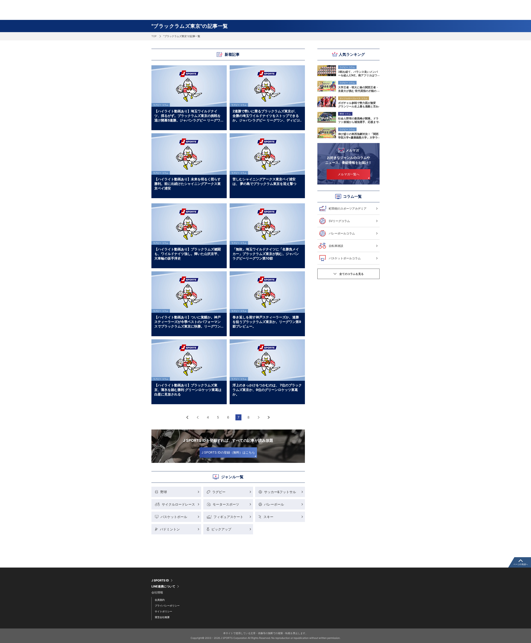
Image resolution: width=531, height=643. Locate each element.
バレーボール (274, 504)
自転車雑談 (336, 245)
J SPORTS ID (160, 580)
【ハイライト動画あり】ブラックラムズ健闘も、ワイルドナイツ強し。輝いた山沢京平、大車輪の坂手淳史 (187, 253)
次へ (259, 417)
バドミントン (170, 529)
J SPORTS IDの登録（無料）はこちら (228, 452)
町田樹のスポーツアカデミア (348, 208)
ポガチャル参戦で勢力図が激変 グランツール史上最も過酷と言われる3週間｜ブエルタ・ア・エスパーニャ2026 (358, 104)
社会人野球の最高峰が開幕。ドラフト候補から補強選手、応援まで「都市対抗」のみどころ (358, 120)
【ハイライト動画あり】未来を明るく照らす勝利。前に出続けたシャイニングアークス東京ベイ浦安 (187, 183)
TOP (154, 36)
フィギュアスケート (228, 517)
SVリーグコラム (339, 221)
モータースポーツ (226, 504)
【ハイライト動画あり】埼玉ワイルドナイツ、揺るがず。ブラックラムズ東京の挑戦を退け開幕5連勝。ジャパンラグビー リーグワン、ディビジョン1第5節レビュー (187, 115)
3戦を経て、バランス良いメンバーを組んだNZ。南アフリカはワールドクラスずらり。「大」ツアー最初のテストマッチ (358, 73)
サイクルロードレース (178, 504)
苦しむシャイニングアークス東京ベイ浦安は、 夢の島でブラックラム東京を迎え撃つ (264, 181)
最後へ (269, 417)
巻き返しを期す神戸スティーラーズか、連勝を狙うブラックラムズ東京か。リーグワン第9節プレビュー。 (267, 321)
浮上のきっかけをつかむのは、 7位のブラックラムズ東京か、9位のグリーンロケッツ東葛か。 (267, 389)
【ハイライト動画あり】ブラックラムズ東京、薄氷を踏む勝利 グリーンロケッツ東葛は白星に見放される (188, 389)
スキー (268, 517)
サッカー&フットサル (280, 492)
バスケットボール (174, 517)
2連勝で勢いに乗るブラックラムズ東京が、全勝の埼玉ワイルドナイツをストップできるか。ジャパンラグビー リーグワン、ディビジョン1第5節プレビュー (266, 115)
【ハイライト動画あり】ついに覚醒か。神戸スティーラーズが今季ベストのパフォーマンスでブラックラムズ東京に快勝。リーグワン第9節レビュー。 (187, 321)
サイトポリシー (163, 611)
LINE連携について (163, 586)
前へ (198, 417)
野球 (163, 492)
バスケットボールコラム (345, 258)
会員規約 (160, 599)
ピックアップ (221, 529)
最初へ (188, 417)
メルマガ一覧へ (348, 174)
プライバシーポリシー (167, 605)
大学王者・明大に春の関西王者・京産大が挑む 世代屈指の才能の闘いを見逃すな (358, 89)
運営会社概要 (162, 617)
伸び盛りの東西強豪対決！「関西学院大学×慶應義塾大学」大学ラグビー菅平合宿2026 (358, 135)
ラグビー (218, 492)
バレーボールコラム (342, 233)
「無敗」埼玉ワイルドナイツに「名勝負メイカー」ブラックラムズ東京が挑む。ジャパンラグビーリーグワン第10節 (266, 253)
